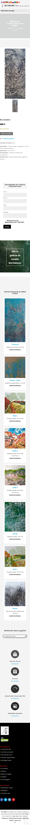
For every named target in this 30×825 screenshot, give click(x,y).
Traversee (15, 344)
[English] (4, 2)
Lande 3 (15, 487)
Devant (15, 608)
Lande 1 (15, 646)
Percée (15, 534)
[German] (7, 2)
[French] (2, 2)
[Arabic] (15, 2)
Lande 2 (15, 451)
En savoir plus (15, 801)
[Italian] (9, 2)
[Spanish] (11, 2)
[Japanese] (20, 2)
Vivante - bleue (15, 380)
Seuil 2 (15, 416)
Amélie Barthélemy (8, 138)
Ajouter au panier (6, 133)
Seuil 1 (15, 569)
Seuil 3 (15, 683)
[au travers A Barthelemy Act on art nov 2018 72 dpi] (15, 106)
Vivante (15, 718)
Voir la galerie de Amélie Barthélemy (15, 257)
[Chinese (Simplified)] (17, 2)
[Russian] (13, 2)
